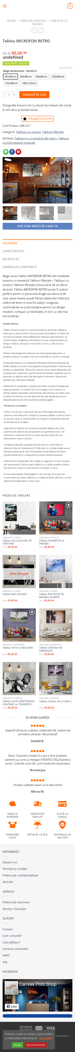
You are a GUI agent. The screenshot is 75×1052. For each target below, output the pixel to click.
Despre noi (10, 862)
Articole (8, 882)
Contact (8, 929)
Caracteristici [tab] (13, 251)
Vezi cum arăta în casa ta (37, 226)
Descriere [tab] (10, 243)
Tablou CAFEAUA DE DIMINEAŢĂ (50, 649)
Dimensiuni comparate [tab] (20, 267)
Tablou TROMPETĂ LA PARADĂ (51, 542)
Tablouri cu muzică (28, 132)
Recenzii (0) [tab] (11, 259)
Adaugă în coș (34, 95)
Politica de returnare (16, 902)
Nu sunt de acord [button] (36, 1044)
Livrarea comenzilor (16, 949)
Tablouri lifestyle (33, 21)
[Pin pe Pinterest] (18, 152)
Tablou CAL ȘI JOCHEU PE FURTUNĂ (17, 542)
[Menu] (5, 6)
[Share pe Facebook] (12, 152)
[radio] (10, 76)
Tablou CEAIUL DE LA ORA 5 (55, 701)
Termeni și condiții (15, 869)
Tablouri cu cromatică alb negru (36, 138)
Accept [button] (17, 1044)
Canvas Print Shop (37, 6)
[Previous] (8, 180)
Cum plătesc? (11, 942)
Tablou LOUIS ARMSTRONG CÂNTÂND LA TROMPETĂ (18, 703)
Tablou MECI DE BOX (15, 594)
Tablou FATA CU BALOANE (18, 647)
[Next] (66, 180)
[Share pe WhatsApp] (6, 152)
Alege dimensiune (13, 71)
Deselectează (65, 68)
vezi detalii (46, 1038)
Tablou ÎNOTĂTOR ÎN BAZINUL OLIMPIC (51, 596)
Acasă (11, 21)
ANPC (6, 955)
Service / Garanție (14, 909)
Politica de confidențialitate (20, 875)
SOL (5, 962)
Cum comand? (12, 936)
